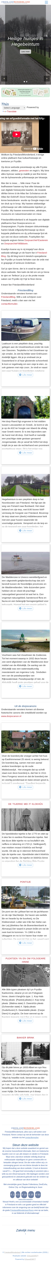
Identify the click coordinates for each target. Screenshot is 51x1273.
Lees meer (25, 52)
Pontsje (25, 882)
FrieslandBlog (8, 297)
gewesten (24, 170)
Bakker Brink (25, 1037)
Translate (11, 111)
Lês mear (27, 375)
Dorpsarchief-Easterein (36, 240)
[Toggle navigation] (46, 2)
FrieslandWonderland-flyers (22, 1210)
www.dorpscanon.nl (11, 716)
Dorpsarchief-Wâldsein (16, 243)
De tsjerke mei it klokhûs (25, 804)
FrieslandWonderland (12, 1252)
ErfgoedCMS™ (32, 1256)
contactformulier (9, 304)
